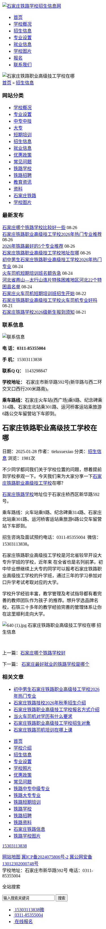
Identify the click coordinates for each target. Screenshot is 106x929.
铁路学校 (23, 168)
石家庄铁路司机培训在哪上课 (43, 730)
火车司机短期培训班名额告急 (31, 273)
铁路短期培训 (27, 802)
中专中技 (23, 121)
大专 (18, 128)
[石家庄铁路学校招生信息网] (31, 6)
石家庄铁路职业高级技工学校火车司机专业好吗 (49, 300)
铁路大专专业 (27, 795)
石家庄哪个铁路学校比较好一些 (34, 227)
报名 (18, 58)
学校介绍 (23, 748)
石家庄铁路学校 (18, 494)
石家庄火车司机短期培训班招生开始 (38, 293)
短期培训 (23, 134)
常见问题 (23, 161)
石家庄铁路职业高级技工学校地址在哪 (40, 253)
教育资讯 (23, 182)
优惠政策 (23, 155)
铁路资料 (23, 822)
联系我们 (23, 64)
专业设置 (23, 37)
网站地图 (11, 857)
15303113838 (14, 846)
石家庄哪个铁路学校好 (43, 653)
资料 (18, 188)
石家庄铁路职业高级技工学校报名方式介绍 (56, 709)
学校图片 (23, 51)
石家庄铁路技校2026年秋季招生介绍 (50, 702)
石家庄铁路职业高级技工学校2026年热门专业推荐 (52, 234)
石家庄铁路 (25, 195)
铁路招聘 (23, 175)
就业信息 (23, 44)
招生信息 (23, 30)
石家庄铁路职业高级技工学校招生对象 (52, 723)
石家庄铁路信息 (29, 829)
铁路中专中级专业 (32, 788)
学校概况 (23, 24)
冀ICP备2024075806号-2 (44, 857)
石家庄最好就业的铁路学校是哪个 (55, 664)
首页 (18, 17)
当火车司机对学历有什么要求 (43, 716)
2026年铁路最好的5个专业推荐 (32, 246)
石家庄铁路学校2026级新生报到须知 (38, 312)
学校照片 (23, 768)
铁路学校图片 (27, 836)
